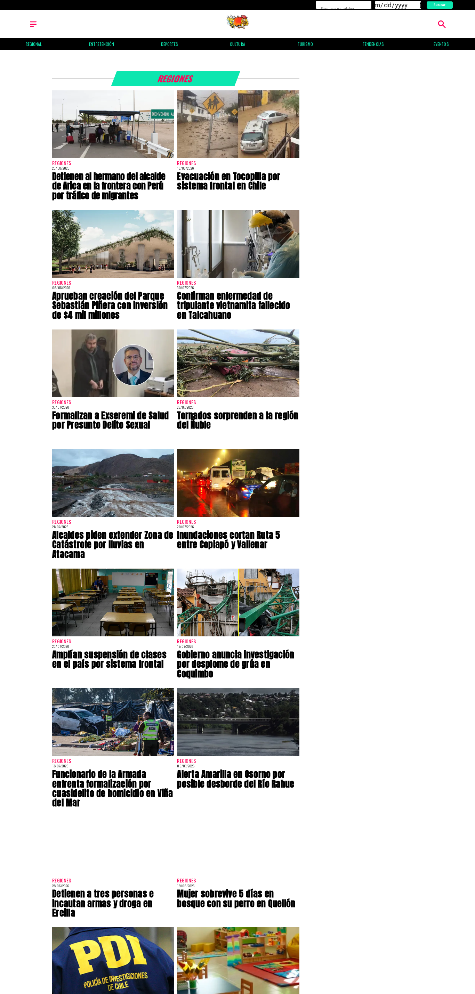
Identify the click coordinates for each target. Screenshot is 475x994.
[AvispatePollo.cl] (33, 27)
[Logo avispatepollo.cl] (238, 27)
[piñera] (113, 277)
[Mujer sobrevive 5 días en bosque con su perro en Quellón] (238, 875)
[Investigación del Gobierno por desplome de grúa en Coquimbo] (238, 636)
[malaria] (238, 277)
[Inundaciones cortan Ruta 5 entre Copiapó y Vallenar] (238, 516)
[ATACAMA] (113, 516)
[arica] (113, 157)
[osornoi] (238, 755)
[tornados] (238, 397)
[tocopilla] (238, 157)
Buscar (440, 5)
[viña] (113, 755)
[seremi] (113, 397)
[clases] (113, 636)
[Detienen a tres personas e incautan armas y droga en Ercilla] (113, 875)
